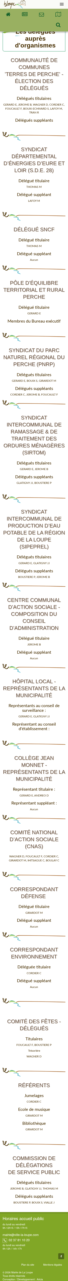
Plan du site (27, 1264)
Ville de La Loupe (14, 4)
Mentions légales (52, 1264)
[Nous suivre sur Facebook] (61, 1256)
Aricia (40, 1279)
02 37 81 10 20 (19, 1240)
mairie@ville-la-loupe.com (21, 1234)
